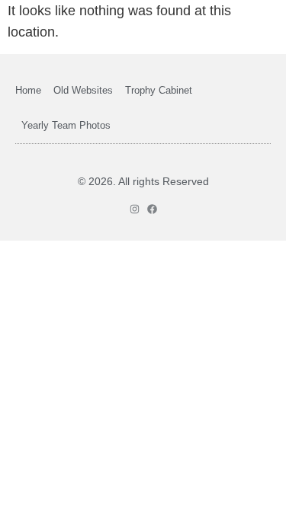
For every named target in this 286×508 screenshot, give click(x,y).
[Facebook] (152, 209)
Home (28, 90)
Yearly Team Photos (66, 125)
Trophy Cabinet (158, 90)
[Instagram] (135, 209)
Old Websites (83, 90)
